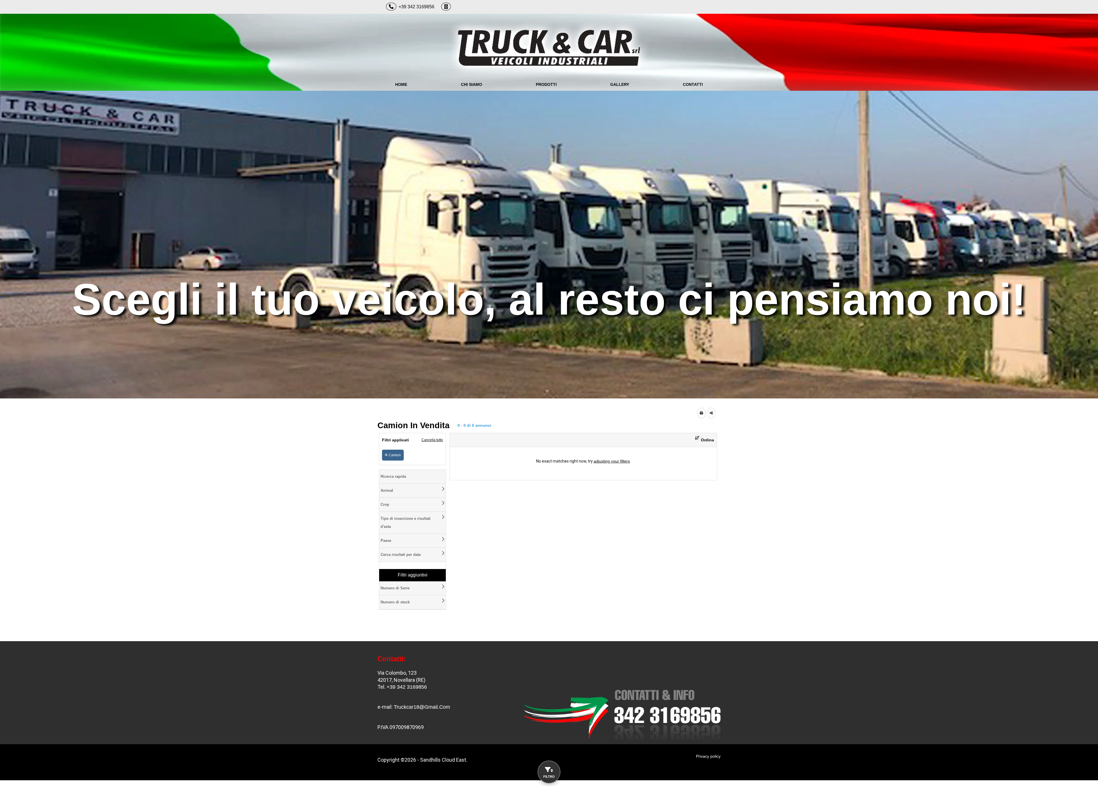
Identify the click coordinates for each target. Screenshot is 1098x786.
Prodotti (546, 84)
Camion (395, 455)
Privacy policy (708, 756)
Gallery (619, 84)
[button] (702, 440)
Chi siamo (471, 84)
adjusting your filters (612, 461)
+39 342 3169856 (416, 6)
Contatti (693, 84)
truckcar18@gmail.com (422, 707)
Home (401, 84)
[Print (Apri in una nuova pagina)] (701, 413)
